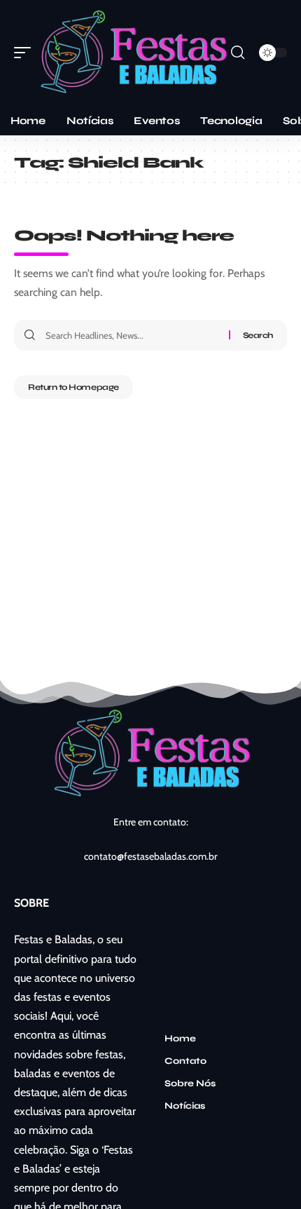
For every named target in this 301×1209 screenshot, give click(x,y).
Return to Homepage (73, 387)
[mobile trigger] (26, 52)
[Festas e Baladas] (132, 52)
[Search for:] (132, 335)
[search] (237, 52)
